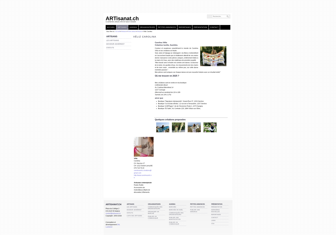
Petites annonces (167, 27)
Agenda (133, 27)
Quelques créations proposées (170, 119)
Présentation (200, 27)
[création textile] (163, 133)
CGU (212, 223)
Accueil (111, 27)
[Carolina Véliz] (144, 156)
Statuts (110, 48)
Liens (213, 220)
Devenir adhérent (115, 44)
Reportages (185, 27)
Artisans (122, 27)
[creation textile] (213, 66)
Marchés (172, 207)
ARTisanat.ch (122, 18)
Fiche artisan (132, 31)
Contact (214, 27)
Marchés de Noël (176, 210)
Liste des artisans (134, 215)
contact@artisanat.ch (113, 213)
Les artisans (112, 40)
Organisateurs (147, 27)
